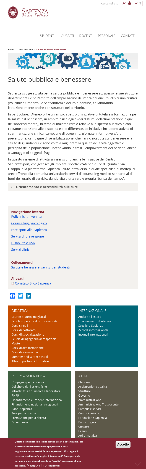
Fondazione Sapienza (92, 418)
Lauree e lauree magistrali (29, 317)
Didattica (20, 310)
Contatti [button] (128, 35)
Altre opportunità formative (30, 361)
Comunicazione (88, 413)
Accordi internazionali (93, 330)
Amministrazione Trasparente (98, 404)
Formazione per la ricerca (29, 418)
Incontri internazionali (93, 334)
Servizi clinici (20, 249)
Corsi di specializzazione (28, 334)
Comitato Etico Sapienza (33, 283)
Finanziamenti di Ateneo (94, 321)
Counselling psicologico (29, 223)
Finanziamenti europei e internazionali (37, 400)
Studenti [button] (47, 35)
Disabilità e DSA (23, 243)
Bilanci (82, 431)
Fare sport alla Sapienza (29, 230)
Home (11, 49)
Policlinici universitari (27, 216)
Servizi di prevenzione (27, 236)
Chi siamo (85, 382)
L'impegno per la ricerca (28, 382)
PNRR (15, 395)
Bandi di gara (87, 422)
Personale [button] (107, 35)
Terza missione (25, 49)
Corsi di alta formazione (28, 348)
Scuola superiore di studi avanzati (34, 321)
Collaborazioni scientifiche (29, 387)
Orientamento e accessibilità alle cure (47, 187)
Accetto (123, 444)
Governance (20, 422)
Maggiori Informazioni (43, 465)
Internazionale (92, 310)
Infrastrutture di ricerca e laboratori (36, 391)
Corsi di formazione (25, 352)
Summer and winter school (30, 357)
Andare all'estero (89, 317)
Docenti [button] (86, 35)
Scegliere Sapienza (90, 326)
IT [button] (139, 3)
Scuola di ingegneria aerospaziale (34, 339)
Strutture (84, 391)
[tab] (73, 187)
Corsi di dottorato (24, 330)
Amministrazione (89, 400)
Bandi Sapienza (22, 409)
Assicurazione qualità (92, 387)
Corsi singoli (20, 326)
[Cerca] (124, 3)
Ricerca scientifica (28, 376)
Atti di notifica (87, 436)
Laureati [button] (67, 35)
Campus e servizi (89, 409)
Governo (84, 395)
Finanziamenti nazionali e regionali (35, 404)
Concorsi (84, 427)
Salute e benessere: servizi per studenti (40, 267)
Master (16, 343)
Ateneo (84, 376)
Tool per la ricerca (24, 413)
